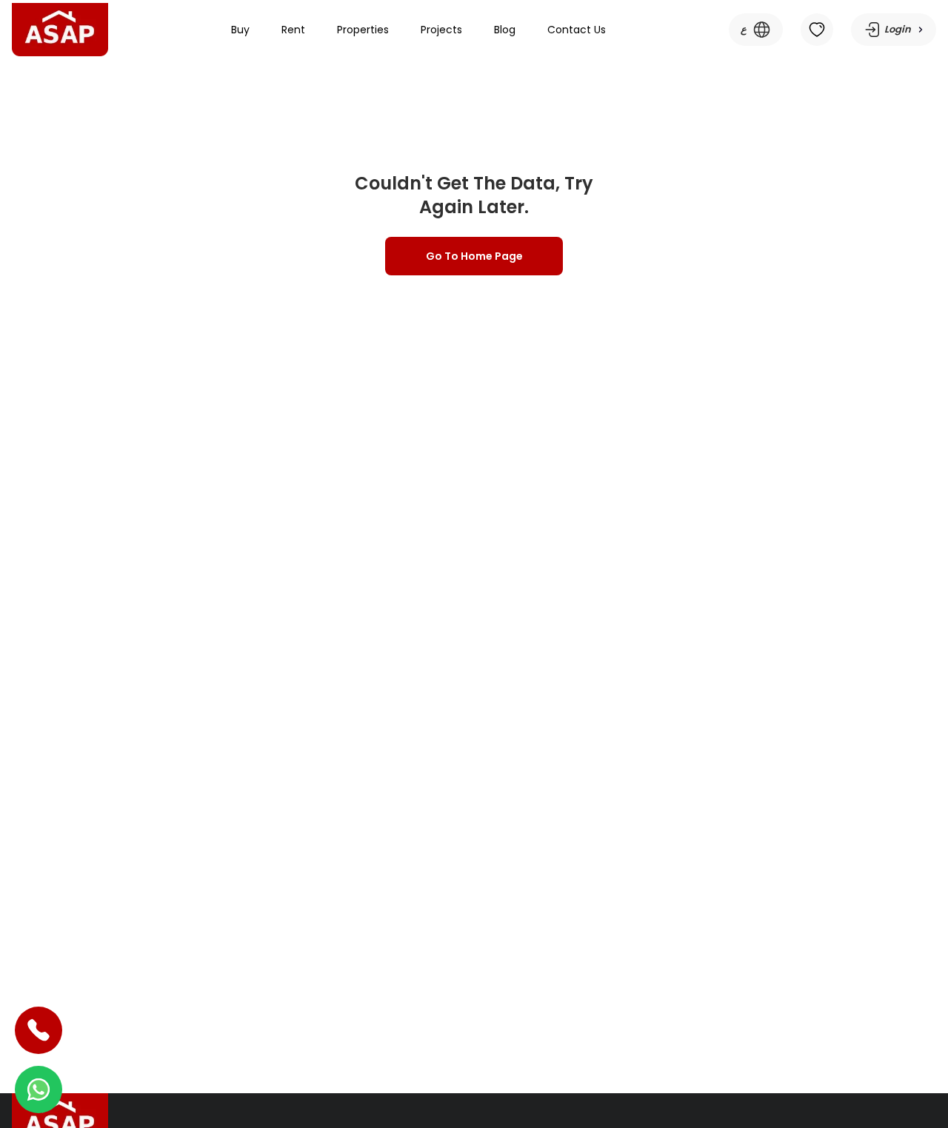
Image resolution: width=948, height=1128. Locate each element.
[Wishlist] (817, 29)
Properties (363, 29)
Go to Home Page (474, 256)
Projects (441, 29)
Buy (240, 29)
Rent (293, 29)
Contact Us (576, 29)
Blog (504, 29)
